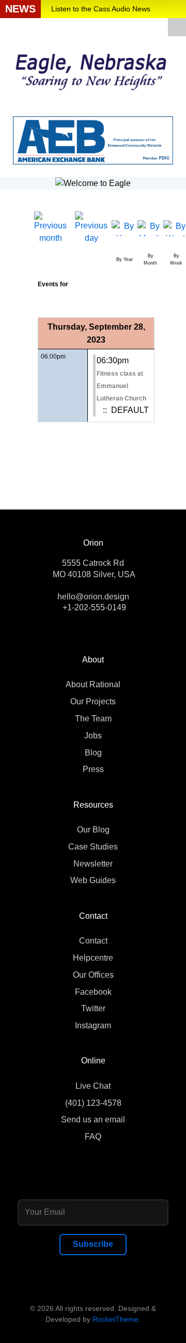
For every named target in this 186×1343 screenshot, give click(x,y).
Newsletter (93, 863)
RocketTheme (115, 1319)
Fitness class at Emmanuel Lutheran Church (121, 386)
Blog (93, 752)
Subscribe (93, 1244)
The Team (93, 718)
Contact (93, 940)
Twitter (93, 1008)
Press (93, 769)
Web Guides (93, 880)
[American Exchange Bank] (93, 139)
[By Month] (150, 227)
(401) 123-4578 (93, 1103)
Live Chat (93, 1086)
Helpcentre (93, 957)
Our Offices (93, 974)
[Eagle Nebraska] (93, 68)
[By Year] (124, 227)
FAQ (93, 1136)
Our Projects (93, 701)
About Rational (93, 684)
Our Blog (93, 829)
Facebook (93, 991)
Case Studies (93, 846)
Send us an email (93, 1119)
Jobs (93, 735)
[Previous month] (50, 227)
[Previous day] (91, 227)
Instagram (93, 1025)
